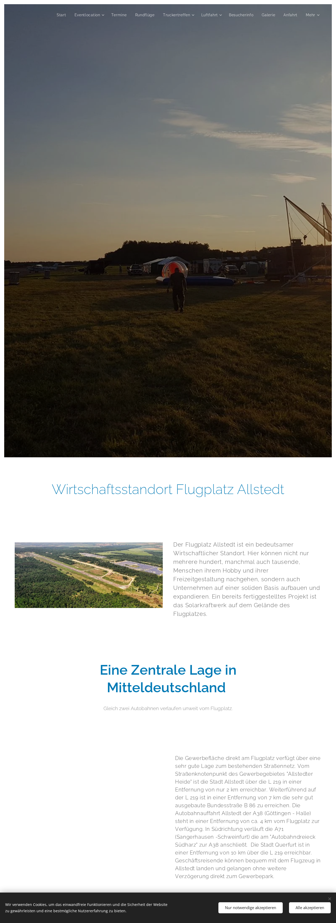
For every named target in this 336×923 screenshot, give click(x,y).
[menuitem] (62, 15)
